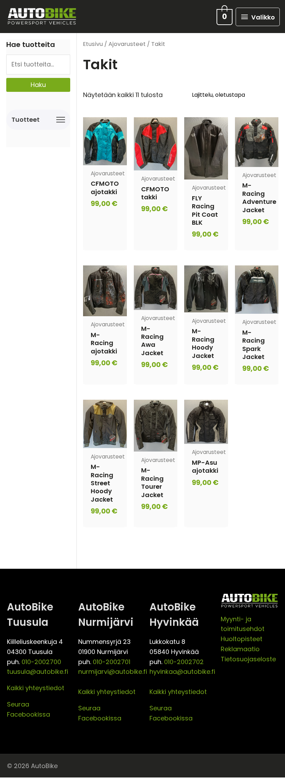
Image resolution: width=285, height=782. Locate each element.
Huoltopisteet (241, 639)
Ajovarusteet (127, 44)
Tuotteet (25, 119)
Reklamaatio (240, 649)
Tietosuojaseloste (248, 659)
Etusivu (93, 44)
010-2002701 (111, 661)
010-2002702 (184, 661)
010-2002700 (41, 661)
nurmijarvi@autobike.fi (112, 671)
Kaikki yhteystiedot (35, 688)
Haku (38, 84)
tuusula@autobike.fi (37, 671)
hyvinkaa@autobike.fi (182, 671)
